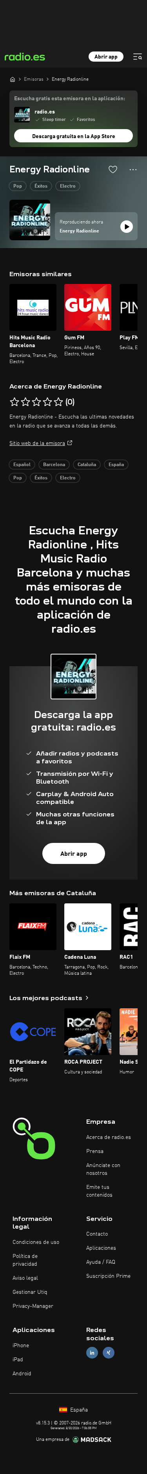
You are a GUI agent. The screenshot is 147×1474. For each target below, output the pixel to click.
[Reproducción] (126, 226)
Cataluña (87, 465)
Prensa (94, 1151)
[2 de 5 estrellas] (25, 402)
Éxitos (40, 186)
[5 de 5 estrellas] (58, 402)
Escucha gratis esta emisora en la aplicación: (69, 98)
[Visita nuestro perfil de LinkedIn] (92, 1352)
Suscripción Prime (108, 1276)
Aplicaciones (101, 1248)
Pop (17, 186)
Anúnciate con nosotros (103, 1169)
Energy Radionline (79, 231)
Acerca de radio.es (108, 1137)
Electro (68, 186)
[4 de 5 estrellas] (47, 402)
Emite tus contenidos (99, 1191)
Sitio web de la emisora (37, 443)
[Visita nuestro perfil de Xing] (108, 1352)
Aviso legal (25, 1278)
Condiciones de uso (36, 1242)
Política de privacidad (25, 1260)
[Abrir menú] (137, 56)
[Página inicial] (12, 79)
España (116, 465)
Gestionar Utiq (30, 1292)
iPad (18, 1359)
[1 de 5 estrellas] (14, 402)
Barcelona (54, 465)
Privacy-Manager (33, 1306)
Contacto (97, 1234)
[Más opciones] (133, 169)
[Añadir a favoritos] (113, 169)
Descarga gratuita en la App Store (73, 136)
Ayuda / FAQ (100, 1262)
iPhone (21, 1345)
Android (22, 1373)
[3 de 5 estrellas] (36, 402)
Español (22, 465)
